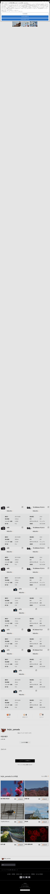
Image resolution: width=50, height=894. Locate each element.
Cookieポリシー (11, 10)
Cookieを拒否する (25, 16)
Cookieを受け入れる (25, 19)
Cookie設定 (25, 13)
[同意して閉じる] (49, 1)
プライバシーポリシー (14, 11)
